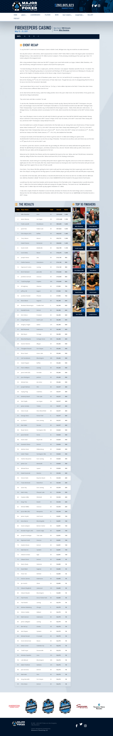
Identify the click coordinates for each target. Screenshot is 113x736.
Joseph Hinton (25, 257)
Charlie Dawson (25, 262)
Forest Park (40, 415)
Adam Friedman (25, 665)
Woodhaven (40, 224)
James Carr (24, 463)
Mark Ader (24, 674)
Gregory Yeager (25, 324)
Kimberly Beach (25, 396)
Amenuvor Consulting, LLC (39, 730)
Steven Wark (24, 478)
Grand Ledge (40, 530)
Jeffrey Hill (24, 291)
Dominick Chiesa (25, 444)
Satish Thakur (25, 454)
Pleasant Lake (41, 492)
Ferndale (39, 372)
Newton (39, 473)
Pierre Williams (25, 367)
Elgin (38, 554)
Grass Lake (40, 353)
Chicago (39, 607)
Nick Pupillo (24, 401)
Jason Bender (25, 435)
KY (51, 262)
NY (51, 233)
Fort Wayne (40, 348)
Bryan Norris (24, 430)
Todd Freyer (24, 650)
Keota (38, 435)
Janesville (39, 272)
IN (50, 214)
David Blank (24, 569)
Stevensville (40, 650)
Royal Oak (39, 439)
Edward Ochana (25, 554)
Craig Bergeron (25, 320)
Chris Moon (24, 684)
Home (15, 15)
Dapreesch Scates (26, 267)
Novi (38, 674)
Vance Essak (24, 411)
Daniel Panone (25, 243)
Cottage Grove (41, 339)
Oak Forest (40, 516)
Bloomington (40, 358)
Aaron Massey (25, 219)
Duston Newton (25, 344)
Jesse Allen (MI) (25, 511)
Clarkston (39, 564)
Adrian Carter (25, 645)
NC (51, 473)
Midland (39, 612)
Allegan (39, 344)
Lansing (39, 267)
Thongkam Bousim (26, 348)
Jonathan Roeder (26, 296)
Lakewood (39, 588)
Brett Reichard (25, 272)
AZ (51, 296)
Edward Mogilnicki (26, 588)
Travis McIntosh (25, 483)
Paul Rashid (24, 602)
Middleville (40, 248)
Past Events (67, 15)
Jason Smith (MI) (25, 372)
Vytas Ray (24, 487)
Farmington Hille (41, 454)
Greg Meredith (25, 679)
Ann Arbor (39, 382)
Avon (38, 214)
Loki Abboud (24, 660)
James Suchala (25, 406)
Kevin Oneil (24, 439)
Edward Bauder (25, 593)
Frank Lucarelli (25, 224)
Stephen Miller (25, 497)
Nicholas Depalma (26, 655)
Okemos (39, 286)
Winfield (39, 574)
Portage (39, 334)
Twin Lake (39, 396)
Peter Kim (24, 574)
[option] (14, 706)
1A (24, 36)
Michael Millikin (25, 506)
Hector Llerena (25, 578)
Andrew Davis (25, 449)
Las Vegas (39, 219)
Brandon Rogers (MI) (27, 530)
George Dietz (25, 415)
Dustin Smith (24, 248)
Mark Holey (24, 492)
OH (51, 324)
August (39, 291)
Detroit (39, 310)
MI (51, 224)
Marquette (40, 511)
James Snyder (25, 516)
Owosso (39, 276)
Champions (78, 15)
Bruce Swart (24, 353)
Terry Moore (24, 238)
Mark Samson (25, 617)
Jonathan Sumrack (26, 276)
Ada (38, 257)
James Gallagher (25, 621)
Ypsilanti (39, 550)
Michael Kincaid (25, 636)
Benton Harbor (41, 526)
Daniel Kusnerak (25, 473)
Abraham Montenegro (27, 305)
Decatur (39, 425)
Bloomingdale (40, 521)
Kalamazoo (40, 329)
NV (51, 219)
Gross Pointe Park (42, 598)
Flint (38, 387)
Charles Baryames (26, 459)
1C (34, 36)
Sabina (38, 324)
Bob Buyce (24, 334)
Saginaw (39, 569)
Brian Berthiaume (26, 339)
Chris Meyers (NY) (26, 233)
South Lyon (40, 320)
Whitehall (39, 497)
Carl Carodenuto (25, 358)
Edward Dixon (25, 559)
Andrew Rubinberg (26, 607)
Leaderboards (35, 15)
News (57, 15)
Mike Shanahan (64, 30)
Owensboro (40, 262)
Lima (38, 655)
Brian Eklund (24, 300)
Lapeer (39, 468)
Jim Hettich (24, 583)
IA (50, 435)
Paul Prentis (24, 598)
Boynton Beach (41, 478)
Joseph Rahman (25, 387)
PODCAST (16, 19)
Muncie (39, 238)
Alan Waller (24, 425)
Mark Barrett (24, 550)
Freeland (39, 315)
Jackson (39, 377)
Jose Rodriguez (25, 377)
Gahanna (39, 665)
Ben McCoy (24, 626)
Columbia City (40, 645)
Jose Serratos (25, 669)
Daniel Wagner (25, 363)
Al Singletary (24, 286)
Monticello (39, 463)
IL (50, 305)
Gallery (90, 15)
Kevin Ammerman (26, 641)
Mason (38, 252)
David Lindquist (25, 526)
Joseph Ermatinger (26, 535)
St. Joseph (39, 636)
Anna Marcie (24, 521)
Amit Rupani (24, 631)
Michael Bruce (25, 468)
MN (51, 281)
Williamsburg (40, 449)
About (23, 15)
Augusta (39, 300)
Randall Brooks (25, 310)
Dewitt (38, 502)
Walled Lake (40, 229)
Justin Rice (24, 229)
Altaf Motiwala (25, 329)
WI (51, 272)
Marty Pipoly (24, 564)
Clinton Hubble (25, 612)
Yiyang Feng (24, 391)
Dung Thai (24, 502)
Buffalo (39, 233)
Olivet (38, 583)
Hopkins (39, 281)
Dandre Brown (25, 545)
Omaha (39, 626)
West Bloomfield (41, 411)
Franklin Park (40, 305)
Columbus (39, 391)
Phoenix (39, 296)
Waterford (40, 483)
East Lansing (40, 420)
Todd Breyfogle (25, 281)
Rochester (40, 243)
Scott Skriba (24, 252)
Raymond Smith (25, 540)
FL (50, 478)
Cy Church (24, 420)
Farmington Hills (41, 430)
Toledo (39, 406)
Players (47, 15)
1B (29, 36)
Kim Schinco (24, 315)
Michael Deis (24, 382)
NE (51, 626)
